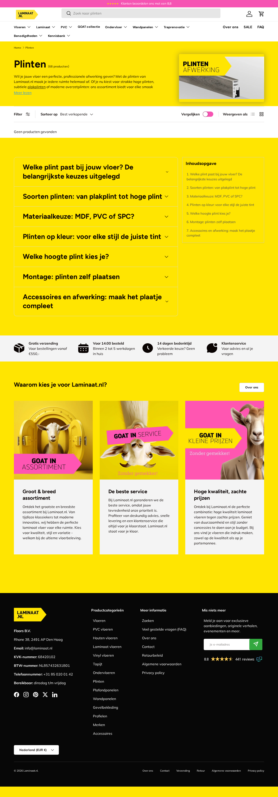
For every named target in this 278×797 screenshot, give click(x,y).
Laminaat (43, 27)
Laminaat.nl (30, 770)
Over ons (230, 27)
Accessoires (102, 733)
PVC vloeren (103, 629)
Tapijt (97, 664)
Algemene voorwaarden (161, 664)
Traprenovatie (174, 27)
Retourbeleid (152, 655)
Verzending (183, 770)
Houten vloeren (105, 638)
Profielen (100, 716)
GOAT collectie (89, 27)
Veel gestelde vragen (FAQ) (164, 629)
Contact (148, 646)
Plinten (98, 681)
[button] (261, 14)
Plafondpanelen (105, 690)
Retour (201, 770)
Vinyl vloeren (103, 655)
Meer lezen (22, 92)
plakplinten (37, 87)
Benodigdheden (25, 36)
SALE (248, 27)
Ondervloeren (104, 672)
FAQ (260, 27)
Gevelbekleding (105, 707)
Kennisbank (56, 36)
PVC (64, 27)
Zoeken (148, 620)
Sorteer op (49, 114)
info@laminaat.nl (38, 648)
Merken (99, 725)
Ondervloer (113, 27)
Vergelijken (190, 114)
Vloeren (20, 27)
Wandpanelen (143, 27)
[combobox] (141, 13)
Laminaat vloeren (107, 646)
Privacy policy (153, 672)
